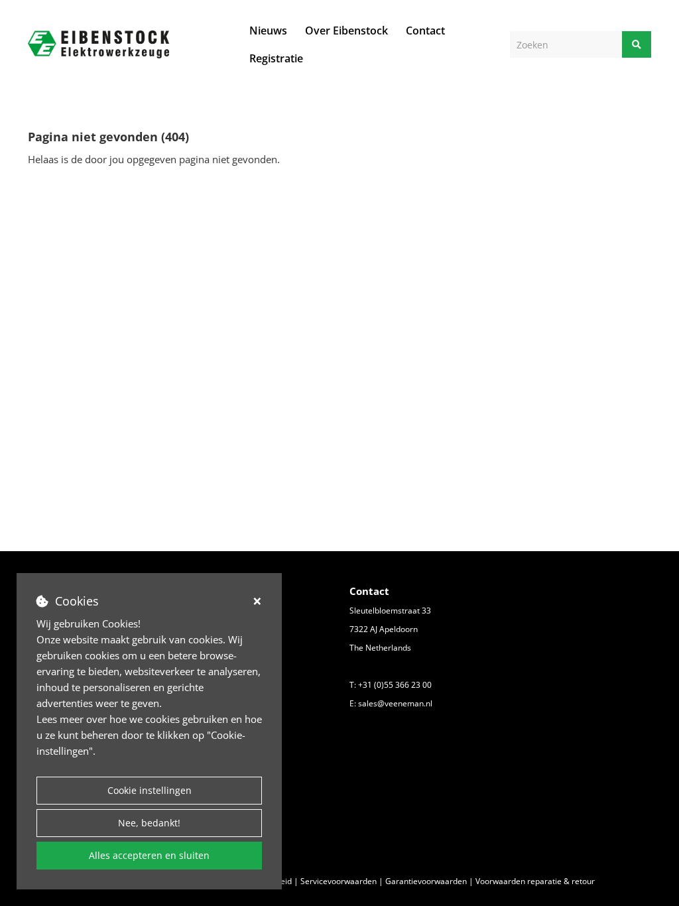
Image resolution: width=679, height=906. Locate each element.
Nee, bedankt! (149, 822)
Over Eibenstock (346, 30)
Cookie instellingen (149, 790)
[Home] (98, 44)
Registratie (276, 58)
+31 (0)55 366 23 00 (395, 684)
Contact (425, 30)
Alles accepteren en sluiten (149, 855)
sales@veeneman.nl (395, 703)
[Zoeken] (636, 44)
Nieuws (268, 30)
